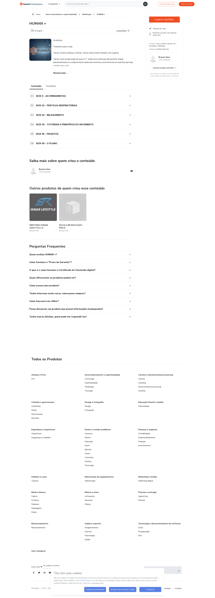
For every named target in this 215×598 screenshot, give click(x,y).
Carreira (141, 378)
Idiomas (88, 449)
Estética (35, 500)
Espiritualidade (91, 382)
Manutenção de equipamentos (99, 476)
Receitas (35, 418)
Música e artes (92, 492)
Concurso (89, 433)
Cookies (178, 588)
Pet (33, 378)
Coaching (142, 382)
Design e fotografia (94, 402)
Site (140, 535)
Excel (140, 527)
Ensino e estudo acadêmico (98, 429)
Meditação (89, 386)
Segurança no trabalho (41, 437)
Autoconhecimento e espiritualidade (102, 375)
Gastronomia (36, 414)
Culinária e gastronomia (42, 402)
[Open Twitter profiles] (39, 572)
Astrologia (89, 378)
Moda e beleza (38, 492)
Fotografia (89, 410)
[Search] (145, 4)
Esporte (88, 531)
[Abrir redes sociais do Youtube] (131, 171)
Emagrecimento (91, 527)
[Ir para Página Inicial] (32, 4)
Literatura (89, 457)
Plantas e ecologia (147, 492)
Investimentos (144, 445)
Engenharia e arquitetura (43, 429)
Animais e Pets (38, 375)
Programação (144, 531)
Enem (87, 445)
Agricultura (143, 496)
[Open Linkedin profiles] (44, 572)
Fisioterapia (90, 535)
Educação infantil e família (150, 402)
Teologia (89, 390)
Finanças (142, 441)
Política (88, 461)
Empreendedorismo (146, 437)
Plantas (141, 500)
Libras (87, 453)
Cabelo (34, 496)
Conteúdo (36, 86)
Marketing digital (145, 480)
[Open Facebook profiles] (33, 572)
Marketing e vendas (147, 476)
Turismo (34, 480)
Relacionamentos (39, 523)
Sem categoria (38, 551)
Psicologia (89, 465)
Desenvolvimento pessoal (149, 386)
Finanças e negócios (147, 429)
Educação (89, 441)
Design (88, 406)
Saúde (87, 539)
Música (88, 504)
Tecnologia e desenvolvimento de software (159, 523)
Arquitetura (36, 433)
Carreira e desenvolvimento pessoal (155, 375)
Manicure (35, 504)
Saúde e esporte (93, 523)
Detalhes (51, 86)
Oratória (141, 390)
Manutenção (90, 480)
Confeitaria (36, 406)
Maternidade (143, 406)
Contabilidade (144, 433)
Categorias (53, 4)
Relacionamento (38, 527)
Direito (88, 437)
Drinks (34, 410)
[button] (78, 96)
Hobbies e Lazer (39, 476)
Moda (33, 512)
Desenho (89, 500)
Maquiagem (36, 508)
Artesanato (90, 496)
